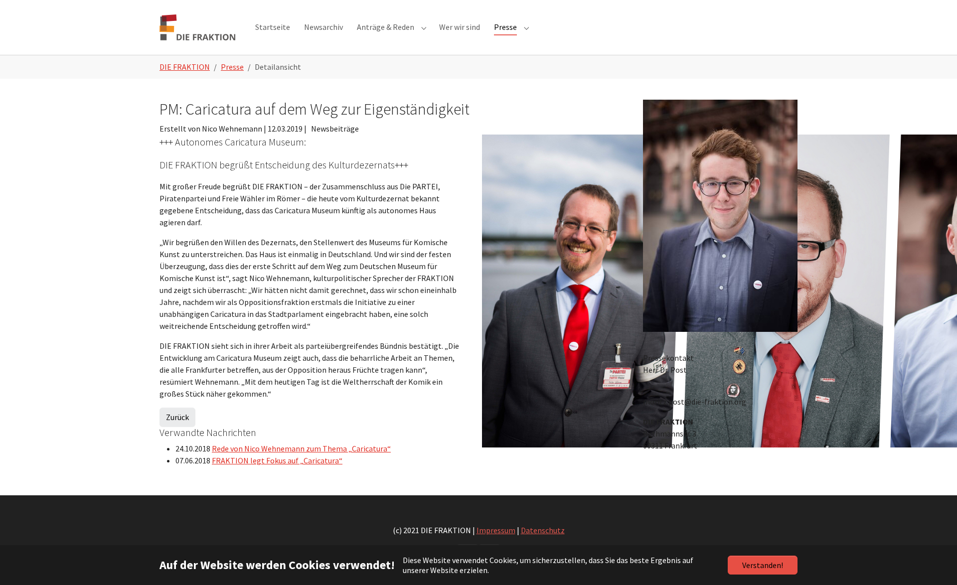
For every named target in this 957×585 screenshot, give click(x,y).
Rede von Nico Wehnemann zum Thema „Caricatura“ (301, 448)
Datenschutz (543, 530)
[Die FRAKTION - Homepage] (197, 27)
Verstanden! (762, 565)
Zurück (177, 417)
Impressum (496, 530)
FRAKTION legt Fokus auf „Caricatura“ (277, 460)
